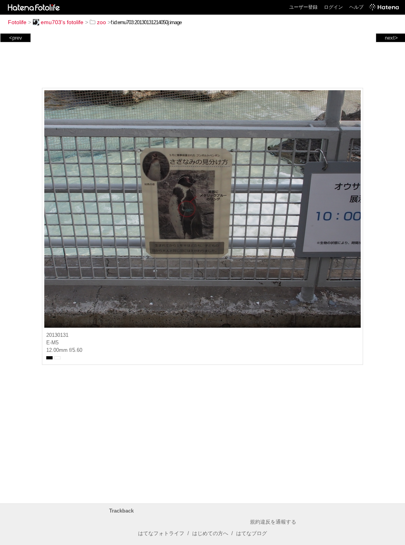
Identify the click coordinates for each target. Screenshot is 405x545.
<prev (15, 38)
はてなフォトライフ (161, 533)
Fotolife (17, 22)
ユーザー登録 (303, 7)
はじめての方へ (210, 533)
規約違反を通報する (273, 522)
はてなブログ (251, 533)
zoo (101, 22)
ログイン (333, 7)
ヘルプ (356, 7)
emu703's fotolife (62, 22)
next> (391, 38)
